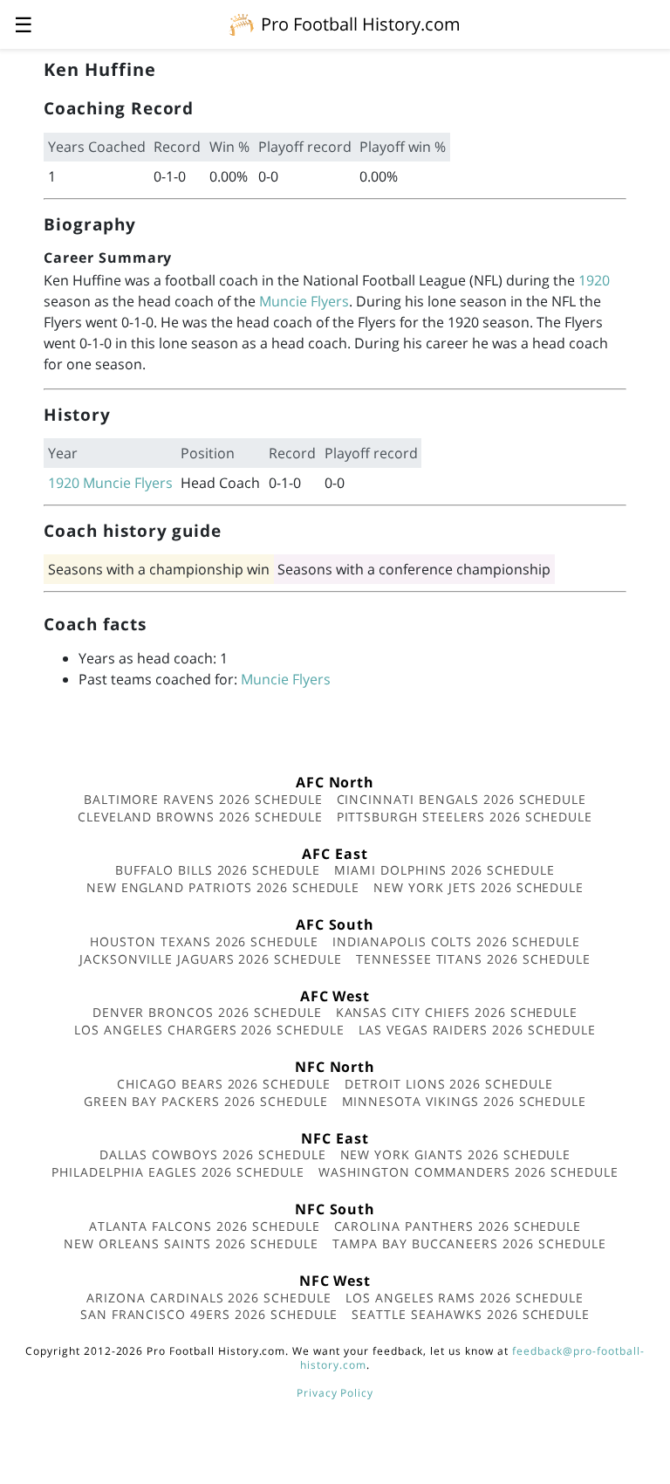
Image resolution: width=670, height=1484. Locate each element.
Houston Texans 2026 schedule (204, 941)
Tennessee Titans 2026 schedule (473, 959)
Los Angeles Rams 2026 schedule (464, 1297)
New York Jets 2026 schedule (478, 887)
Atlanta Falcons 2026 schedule (204, 1226)
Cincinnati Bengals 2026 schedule (462, 799)
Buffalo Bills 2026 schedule (217, 870)
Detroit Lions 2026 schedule (449, 1083)
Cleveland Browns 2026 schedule (200, 816)
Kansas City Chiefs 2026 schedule (457, 1012)
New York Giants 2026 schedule (455, 1154)
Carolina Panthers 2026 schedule (458, 1226)
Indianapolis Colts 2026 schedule (456, 941)
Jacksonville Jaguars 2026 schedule (210, 959)
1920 (594, 280)
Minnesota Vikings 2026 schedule (464, 1101)
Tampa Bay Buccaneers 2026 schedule (469, 1243)
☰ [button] (23, 24)
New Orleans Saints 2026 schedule (191, 1243)
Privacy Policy (335, 1392)
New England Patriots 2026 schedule (223, 887)
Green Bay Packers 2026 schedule (206, 1101)
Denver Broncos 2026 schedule (207, 1012)
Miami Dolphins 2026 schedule (444, 870)
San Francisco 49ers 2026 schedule (209, 1314)
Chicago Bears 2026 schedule (224, 1083)
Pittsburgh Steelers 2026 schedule (465, 816)
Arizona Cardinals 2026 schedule (209, 1297)
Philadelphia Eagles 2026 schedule (177, 1172)
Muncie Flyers (304, 301)
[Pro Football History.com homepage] (242, 23)
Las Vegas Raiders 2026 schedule (477, 1029)
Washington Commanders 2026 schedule (468, 1172)
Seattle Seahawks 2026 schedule (471, 1314)
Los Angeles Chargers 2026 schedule (209, 1029)
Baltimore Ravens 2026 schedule (203, 799)
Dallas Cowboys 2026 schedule (212, 1154)
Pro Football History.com (361, 24)
